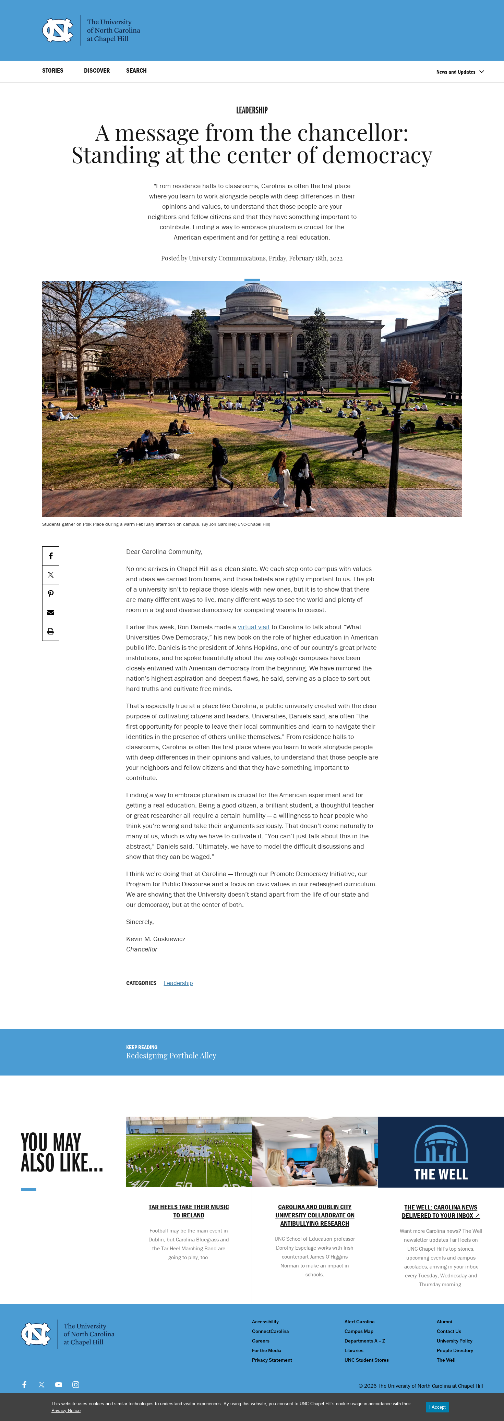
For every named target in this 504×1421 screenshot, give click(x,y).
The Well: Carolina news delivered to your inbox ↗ (441, 1211)
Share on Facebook (51, 556)
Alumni (444, 1322)
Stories (52, 70)
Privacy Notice (66, 1410)
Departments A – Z (365, 1341)
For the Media (266, 1350)
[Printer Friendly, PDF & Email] (51, 631)
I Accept (437, 1407)
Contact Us (449, 1331)
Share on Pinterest (51, 593)
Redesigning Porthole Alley (171, 1056)
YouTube (58, 1384)
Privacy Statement (272, 1360)
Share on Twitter (51, 575)
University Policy (454, 1341)
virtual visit (254, 626)
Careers (260, 1341)
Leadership (178, 983)
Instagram (75, 1384)
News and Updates (456, 71)
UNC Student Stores (367, 1360)
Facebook (24, 1384)
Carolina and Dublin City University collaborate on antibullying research (315, 1215)
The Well (446, 1360)
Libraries (354, 1350)
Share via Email (51, 612)
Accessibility (265, 1322)
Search (136, 70)
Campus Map (359, 1331)
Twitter (41, 1384)
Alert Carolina (360, 1322)
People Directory (455, 1350)
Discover (97, 70)
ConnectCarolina (270, 1331)
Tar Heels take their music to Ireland (189, 1211)
